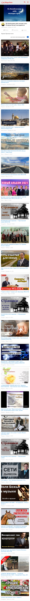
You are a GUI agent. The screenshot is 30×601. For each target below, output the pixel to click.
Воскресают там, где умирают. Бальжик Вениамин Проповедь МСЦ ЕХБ (13, 550)
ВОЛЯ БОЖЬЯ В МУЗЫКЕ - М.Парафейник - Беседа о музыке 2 (15, 503)
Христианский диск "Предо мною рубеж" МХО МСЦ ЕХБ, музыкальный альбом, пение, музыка (14, 409)
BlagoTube (8, 2)
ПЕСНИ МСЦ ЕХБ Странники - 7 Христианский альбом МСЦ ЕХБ (13, 221)
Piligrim (3, 106)
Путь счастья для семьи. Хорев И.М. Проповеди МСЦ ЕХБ (14, 268)
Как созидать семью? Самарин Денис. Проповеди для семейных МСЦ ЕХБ (14, 338)
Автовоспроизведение (17, 37)
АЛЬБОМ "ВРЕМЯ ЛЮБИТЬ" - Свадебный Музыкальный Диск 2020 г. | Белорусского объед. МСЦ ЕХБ (15, 574)
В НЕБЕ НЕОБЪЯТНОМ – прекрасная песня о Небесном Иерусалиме (12, 128)
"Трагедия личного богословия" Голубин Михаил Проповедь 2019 (13, 433)
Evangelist (3, 84)
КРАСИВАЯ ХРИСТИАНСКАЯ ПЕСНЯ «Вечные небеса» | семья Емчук (13, 151)
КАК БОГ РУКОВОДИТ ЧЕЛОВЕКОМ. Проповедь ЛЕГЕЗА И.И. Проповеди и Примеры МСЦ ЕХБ (14, 527)
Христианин (4, 27)
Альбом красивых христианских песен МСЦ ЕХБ (13, 174)
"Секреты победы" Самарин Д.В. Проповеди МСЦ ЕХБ (15, 291)
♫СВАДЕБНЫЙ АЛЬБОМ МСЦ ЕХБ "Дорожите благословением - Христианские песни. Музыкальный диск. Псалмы (14, 386)
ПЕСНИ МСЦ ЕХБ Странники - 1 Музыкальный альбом (13, 457)
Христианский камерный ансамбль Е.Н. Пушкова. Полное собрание (13, 245)
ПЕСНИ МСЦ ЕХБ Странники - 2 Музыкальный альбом (13, 315)
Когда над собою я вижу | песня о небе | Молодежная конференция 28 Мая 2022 (14, 58)
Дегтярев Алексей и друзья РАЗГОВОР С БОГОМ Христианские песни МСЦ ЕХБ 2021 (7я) (13, 197)
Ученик (2, 271)
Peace (2, 154)
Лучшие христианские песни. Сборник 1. (11, 597)
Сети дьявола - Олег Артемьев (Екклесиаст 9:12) (13, 480)
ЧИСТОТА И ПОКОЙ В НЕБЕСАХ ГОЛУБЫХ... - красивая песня (13, 81)
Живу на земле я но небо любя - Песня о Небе (12, 104)
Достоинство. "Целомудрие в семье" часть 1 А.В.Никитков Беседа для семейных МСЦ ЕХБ (12, 362)
